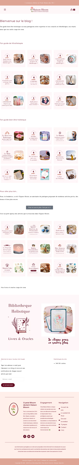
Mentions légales (27, 460)
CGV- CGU (37, 460)
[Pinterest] (28, 436)
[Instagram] (24, 436)
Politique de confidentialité (49, 460)
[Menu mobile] (5, 9)
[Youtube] (32, 436)
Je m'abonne (8, 385)
